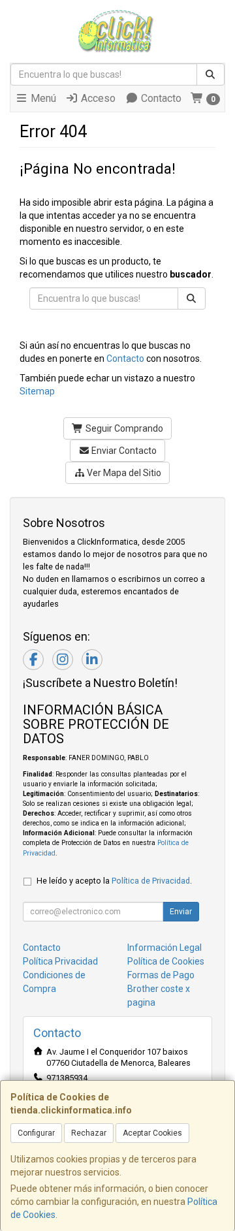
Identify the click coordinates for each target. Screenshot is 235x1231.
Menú (42, 98)
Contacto (159, 98)
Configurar (36, 1133)
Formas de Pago (161, 975)
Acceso (97, 98)
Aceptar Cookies (152, 1133)
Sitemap (37, 391)
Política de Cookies (165, 961)
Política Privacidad (60, 961)
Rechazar (88, 1133)
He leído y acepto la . (114, 881)
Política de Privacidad (151, 881)
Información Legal (164, 947)
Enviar (181, 911)
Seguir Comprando (123, 428)
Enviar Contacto (123, 450)
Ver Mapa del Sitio (123, 473)
